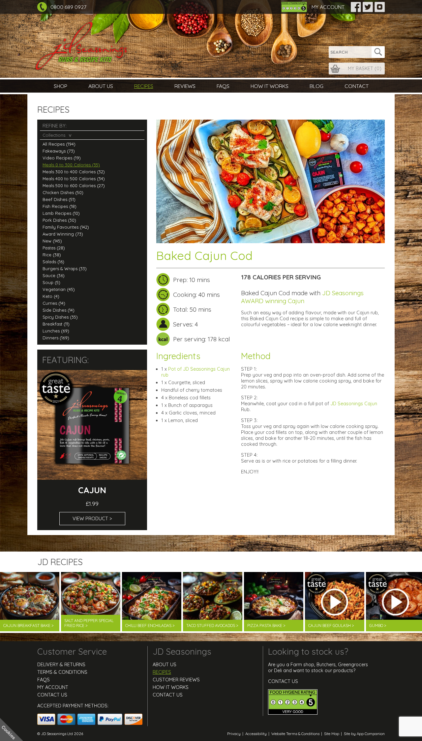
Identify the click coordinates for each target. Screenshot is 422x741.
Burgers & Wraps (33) (65, 268)
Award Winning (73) (63, 234)
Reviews (185, 86)
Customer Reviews (176, 680)
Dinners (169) (56, 337)
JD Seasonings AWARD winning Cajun (302, 297)
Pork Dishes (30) (59, 220)
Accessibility (256, 733)
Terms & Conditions (62, 672)
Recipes (143, 86)
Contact (357, 86)
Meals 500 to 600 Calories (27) (74, 185)
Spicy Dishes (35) (60, 317)
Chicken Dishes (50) (63, 192)
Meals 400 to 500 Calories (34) (74, 178)
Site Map (331, 733)
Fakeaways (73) (59, 151)
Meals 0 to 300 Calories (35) (71, 164)
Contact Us (52, 695)
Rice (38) (52, 254)
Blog (316, 86)
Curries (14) (54, 303)
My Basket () (364, 68)
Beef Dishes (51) (59, 199)
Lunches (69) (56, 330)
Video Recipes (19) (62, 157)
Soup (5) (51, 282)
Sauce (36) (54, 275)
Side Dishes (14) (59, 310)
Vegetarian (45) (59, 289)
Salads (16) (53, 261)
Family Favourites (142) (66, 227)
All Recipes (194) (59, 144)
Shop (60, 86)
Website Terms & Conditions (295, 733)
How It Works (269, 86)
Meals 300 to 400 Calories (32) (74, 171)
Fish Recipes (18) (59, 206)
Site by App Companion (364, 733)
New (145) (52, 240)
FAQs (223, 86)
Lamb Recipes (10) (61, 213)
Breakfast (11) (56, 324)
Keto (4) (51, 296)
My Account (328, 7)
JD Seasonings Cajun (353, 404)
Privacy (234, 733)
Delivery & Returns (61, 665)
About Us (100, 86)
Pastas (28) (54, 247)
